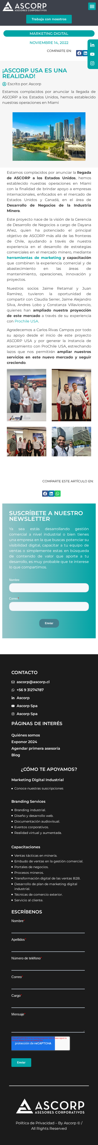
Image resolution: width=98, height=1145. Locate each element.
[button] (92, 6)
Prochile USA (26, 321)
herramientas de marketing (34, 258)
